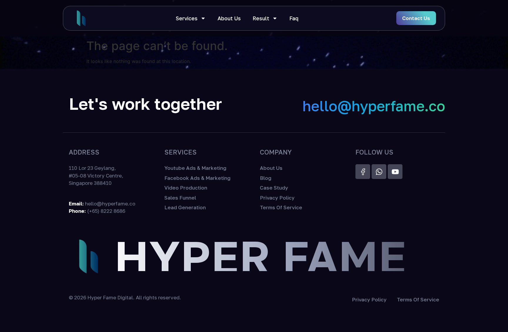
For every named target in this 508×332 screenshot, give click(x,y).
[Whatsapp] (379, 171)
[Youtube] (395, 171)
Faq (293, 18)
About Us (229, 18)
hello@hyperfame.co (374, 105)
